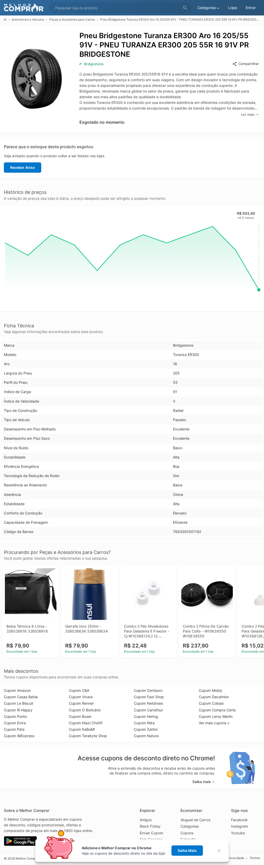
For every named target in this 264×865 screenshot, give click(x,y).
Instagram (239, 826)
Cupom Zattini (146, 729)
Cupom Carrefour (148, 710)
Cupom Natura (146, 736)
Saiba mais (201, 781)
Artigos (146, 820)
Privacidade (235, 858)
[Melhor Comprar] (25, 7)
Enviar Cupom (151, 833)
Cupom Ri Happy (18, 710)
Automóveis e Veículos (28, 19)
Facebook (239, 820)
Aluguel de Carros (195, 820)
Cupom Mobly (210, 690)
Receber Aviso (22, 167)
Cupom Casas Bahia (21, 697)
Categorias (189, 826)
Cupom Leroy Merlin (216, 716)
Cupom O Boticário (85, 710)
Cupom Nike (144, 723)
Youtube (238, 833)
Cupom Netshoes (148, 703)
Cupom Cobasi (211, 703)
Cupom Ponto (15, 716)
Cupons (186, 833)
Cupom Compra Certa (217, 710)
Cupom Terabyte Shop (88, 736)
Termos (255, 858)
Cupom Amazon (17, 690)
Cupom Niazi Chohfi (85, 723)
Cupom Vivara (81, 697)
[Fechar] (220, 850)
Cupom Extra (15, 723)
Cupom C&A (79, 690)
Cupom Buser (80, 716)
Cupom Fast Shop (149, 697)
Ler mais (247, 114)
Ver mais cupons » (214, 723)
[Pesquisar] (185, 7)
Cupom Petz (14, 729)
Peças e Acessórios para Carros (72, 19)
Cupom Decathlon (214, 697)
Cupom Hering (146, 716)
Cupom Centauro (148, 690)
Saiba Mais (187, 850)
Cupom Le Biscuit (18, 703)
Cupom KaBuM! (82, 729)
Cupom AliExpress (19, 736)
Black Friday (150, 826)
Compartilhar (248, 64)
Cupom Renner (81, 703)
